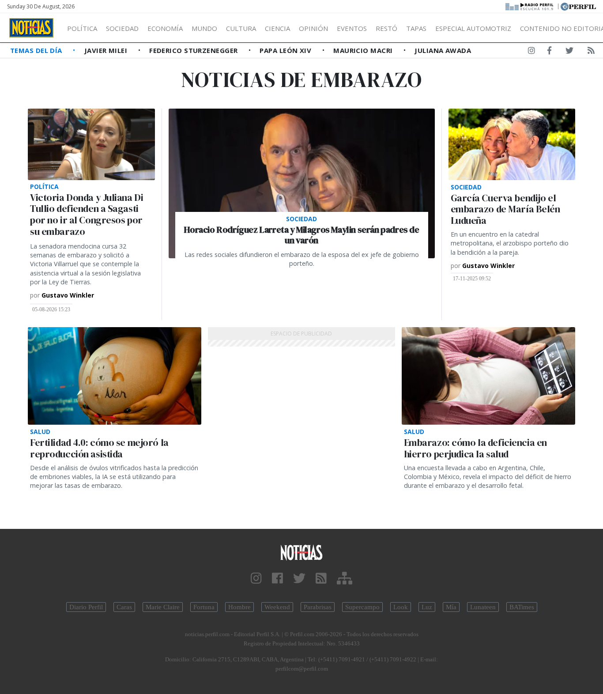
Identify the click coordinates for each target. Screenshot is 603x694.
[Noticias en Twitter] (569, 52)
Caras (124, 607)
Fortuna (204, 607)
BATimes (521, 607)
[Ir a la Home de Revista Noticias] (31, 28)
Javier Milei (106, 50)
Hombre (239, 607)
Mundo (204, 28)
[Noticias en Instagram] (531, 52)
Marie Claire (163, 607)
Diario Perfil (86, 607)
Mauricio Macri (364, 50)
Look (400, 607)
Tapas (416, 28)
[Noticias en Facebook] (549, 52)
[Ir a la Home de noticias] (302, 552)
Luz (427, 607)
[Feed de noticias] (591, 52)
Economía (165, 28)
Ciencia (277, 28)
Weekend (277, 607)
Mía (451, 607)
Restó (386, 28)
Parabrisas (318, 607)
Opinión (313, 28)
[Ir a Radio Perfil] (530, 5)
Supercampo (362, 607)
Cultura (241, 28)
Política (82, 28)
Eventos (352, 28)
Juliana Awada (443, 50)
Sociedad (122, 28)
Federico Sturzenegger (194, 50)
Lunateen (483, 607)
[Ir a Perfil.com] (578, 5)
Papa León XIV (286, 50)
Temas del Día (37, 50)
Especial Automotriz (473, 28)
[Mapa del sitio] (344, 578)
